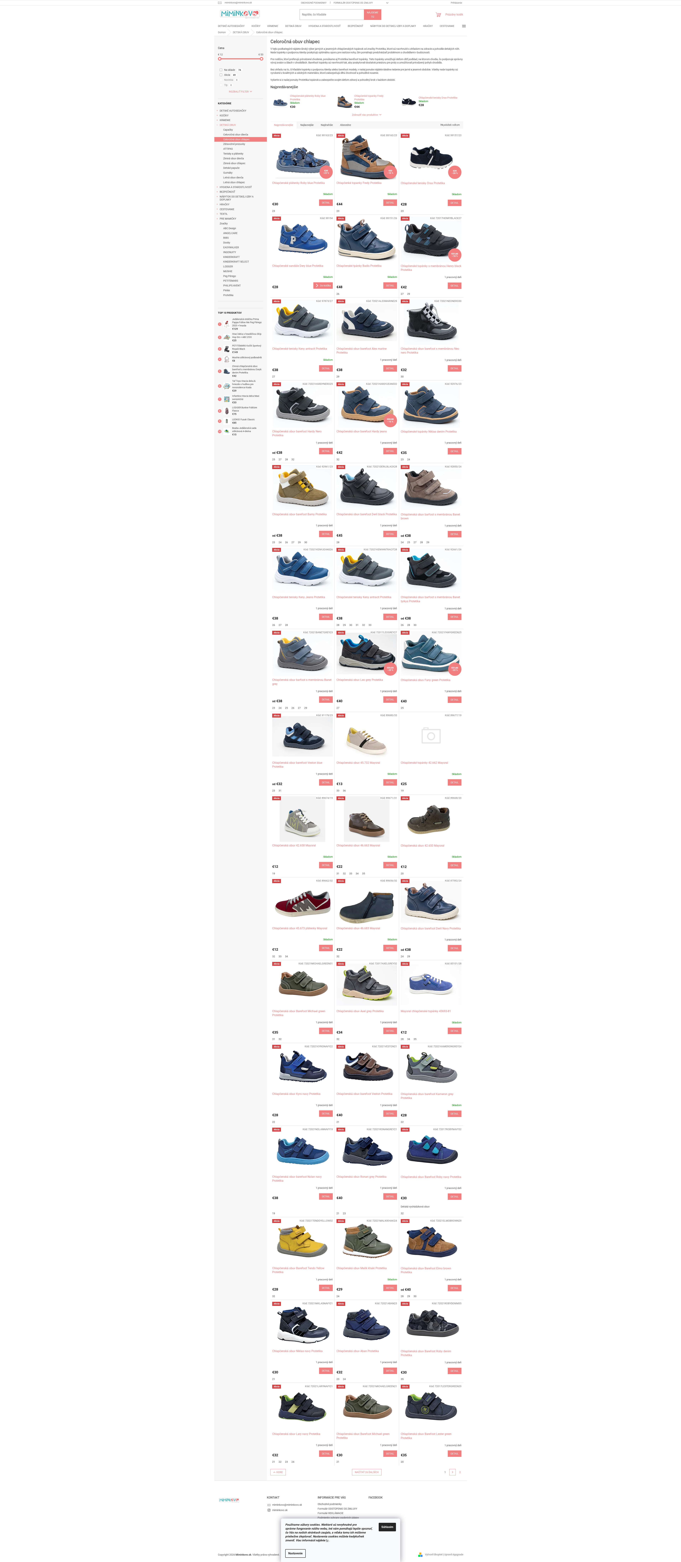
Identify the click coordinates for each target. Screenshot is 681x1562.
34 (357, 873)
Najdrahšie (327, 125)
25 (273, 459)
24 (408, 459)
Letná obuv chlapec (234, 182)
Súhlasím (387, 1527)
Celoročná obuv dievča (235, 134)
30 (402, 376)
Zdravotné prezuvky (234, 144)
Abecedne (345, 125)
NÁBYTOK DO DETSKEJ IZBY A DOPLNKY (237, 198)
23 (273, 211)
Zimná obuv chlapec (234, 163)
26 (337, 293)
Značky (224, 223)
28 (286, 459)
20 (402, 873)
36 (344, 790)
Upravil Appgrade (453, 1554)
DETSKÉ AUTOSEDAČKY (233, 110)
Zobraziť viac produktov (365, 114)
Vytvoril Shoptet (434, 1554)
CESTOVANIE (227, 209)
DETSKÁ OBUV (228, 125)
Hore (279, 1472)
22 (273, 1122)
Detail (326, 202)
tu (327, 1540)
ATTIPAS (228, 148)
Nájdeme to (372, 14)
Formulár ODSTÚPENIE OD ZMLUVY (353, 2)
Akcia (230, 74)
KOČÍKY (224, 115)
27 (402, 293)
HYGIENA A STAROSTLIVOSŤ (236, 187)
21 (337, 1122)
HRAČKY (224, 204)
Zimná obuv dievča (233, 158)
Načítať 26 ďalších (367, 1472)
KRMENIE (225, 120)
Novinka (231, 79)
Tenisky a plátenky (233, 153)
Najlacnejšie (307, 125)
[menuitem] (231, 26)
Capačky (228, 129)
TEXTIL (224, 213)
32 (292, 459)
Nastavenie (295, 1553)
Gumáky (228, 172)
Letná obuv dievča (233, 177)
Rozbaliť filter (239, 91)
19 (402, 790)
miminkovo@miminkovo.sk (287, 1504)
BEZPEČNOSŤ (227, 191)
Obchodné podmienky (314, 2)
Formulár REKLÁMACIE (330, 1513)
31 (357, 625)
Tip (228, 85)
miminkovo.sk (280, 1510)
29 (408, 293)
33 (370, 625)
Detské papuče (231, 167)
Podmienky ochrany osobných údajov (338, 1517)
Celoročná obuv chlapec (236, 139)
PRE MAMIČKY (228, 218)
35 (363, 873)
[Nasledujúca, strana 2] (452, 1472)
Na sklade (232, 69)
